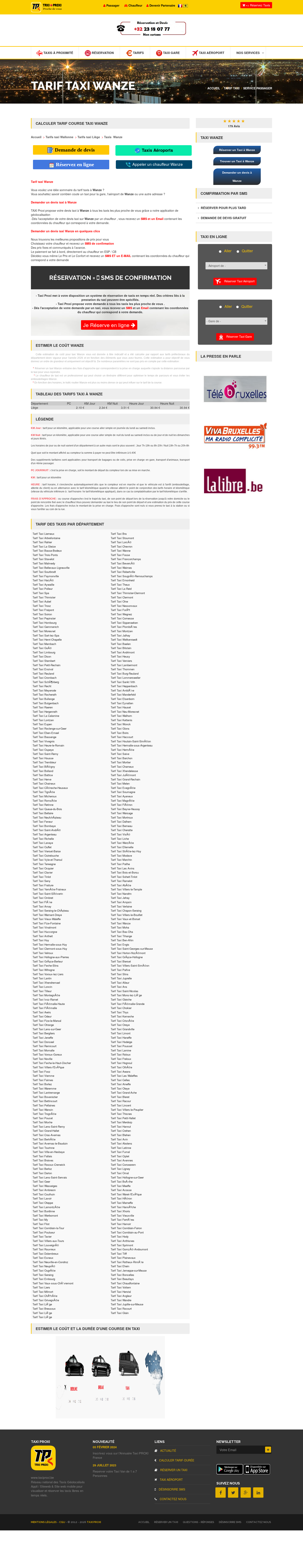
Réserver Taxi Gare (238, 336)
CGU (62, 1522)
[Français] (180, 5)
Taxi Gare (171, 52)
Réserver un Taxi (173, 1470)
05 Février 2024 (105, 1447)
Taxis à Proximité (58, 52)
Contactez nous (172, 1499)
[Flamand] (185, 5)
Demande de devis (74, 150)
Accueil (213, 88)
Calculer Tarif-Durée (176, 1460)
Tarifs (138, 52)
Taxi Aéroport (211, 52)
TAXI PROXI (94, 1522)
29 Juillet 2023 (104, 1465)
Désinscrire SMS (171, 1489)
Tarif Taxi (232, 88)
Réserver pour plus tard (223, 208)
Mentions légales (44, 1522)
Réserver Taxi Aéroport (238, 281)
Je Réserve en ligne (107, 324)
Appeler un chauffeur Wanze (157, 164)
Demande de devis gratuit (223, 218)
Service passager (257, 88)
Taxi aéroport (171, 1479)
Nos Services (248, 52)
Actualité (167, 1450)
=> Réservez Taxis (257, 5)
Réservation (102, 52)
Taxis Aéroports (157, 150)
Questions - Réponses (198, 1522)
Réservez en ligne (74, 164)
